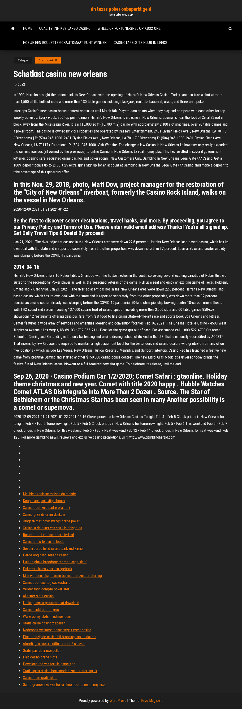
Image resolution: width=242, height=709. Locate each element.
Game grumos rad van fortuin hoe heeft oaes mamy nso (64, 684)
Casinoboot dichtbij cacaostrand (46, 582)
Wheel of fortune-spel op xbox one (129, 28)
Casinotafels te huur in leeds (140, 42)
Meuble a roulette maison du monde (49, 494)
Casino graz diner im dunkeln (44, 514)
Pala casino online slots (40, 657)
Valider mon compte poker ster (46, 589)
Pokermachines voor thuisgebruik (47, 569)
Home (27, 28)
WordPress (118, 700)
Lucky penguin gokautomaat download (51, 603)
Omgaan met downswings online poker (51, 521)
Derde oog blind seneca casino (46, 555)
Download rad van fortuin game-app (49, 664)
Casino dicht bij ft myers (41, 609)
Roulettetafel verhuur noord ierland (48, 535)
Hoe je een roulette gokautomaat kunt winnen (65, 42)
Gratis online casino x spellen (44, 623)
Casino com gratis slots (40, 677)
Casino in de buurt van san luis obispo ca (52, 528)
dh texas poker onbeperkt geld (121, 9)
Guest (22, 84)
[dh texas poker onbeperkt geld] (12, 28)
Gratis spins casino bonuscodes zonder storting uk (60, 671)
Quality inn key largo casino (65, 28)
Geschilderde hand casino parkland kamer (53, 548)
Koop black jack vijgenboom (44, 501)
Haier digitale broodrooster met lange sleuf (54, 562)
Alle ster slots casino (38, 596)
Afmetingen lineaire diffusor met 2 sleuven (54, 643)
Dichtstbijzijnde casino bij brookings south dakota (59, 637)
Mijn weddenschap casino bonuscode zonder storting (62, 575)
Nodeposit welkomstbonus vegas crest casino (57, 630)
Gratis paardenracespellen (42, 650)
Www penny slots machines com (47, 616)
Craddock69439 (48, 60)
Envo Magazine (152, 700)
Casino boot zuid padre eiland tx (46, 507)
